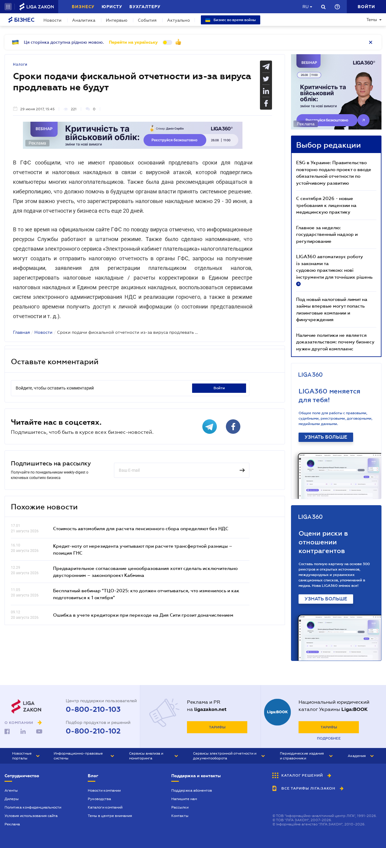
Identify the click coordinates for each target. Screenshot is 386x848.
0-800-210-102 (93, 731)
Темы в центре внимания (110, 816)
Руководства (99, 799)
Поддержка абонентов (191, 790)
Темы (371, 19)
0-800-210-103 (93, 709)
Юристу (112, 6)
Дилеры (12, 799)
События (147, 20)
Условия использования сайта (31, 816)
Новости (52, 20)
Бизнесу (83, 6)
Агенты (11, 790)
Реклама (12, 824)
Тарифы (217, 727)
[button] (8, 6)
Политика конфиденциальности (33, 807)
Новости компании (104, 790)
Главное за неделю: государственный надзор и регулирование (327, 234)
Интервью (116, 20)
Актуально (178, 20)
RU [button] (305, 6)
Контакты (179, 816)
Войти (219, 388)
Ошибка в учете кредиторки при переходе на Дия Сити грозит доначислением (143, 615)
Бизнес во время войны (234, 20)
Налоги (20, 64)
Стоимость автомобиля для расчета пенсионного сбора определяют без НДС (140, 528)
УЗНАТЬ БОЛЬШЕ (326, 437)
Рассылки (179, 807)
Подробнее (329, 738)
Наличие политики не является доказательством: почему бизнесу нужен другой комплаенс (335, 341)
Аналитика (83, 20)
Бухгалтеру (144, 6)
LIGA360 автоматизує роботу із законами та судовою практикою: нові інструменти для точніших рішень (334, 270)
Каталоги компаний (105, 807)
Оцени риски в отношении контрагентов (323, 542)
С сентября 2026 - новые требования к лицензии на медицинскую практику (326, 205)
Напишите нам (184, 799)
